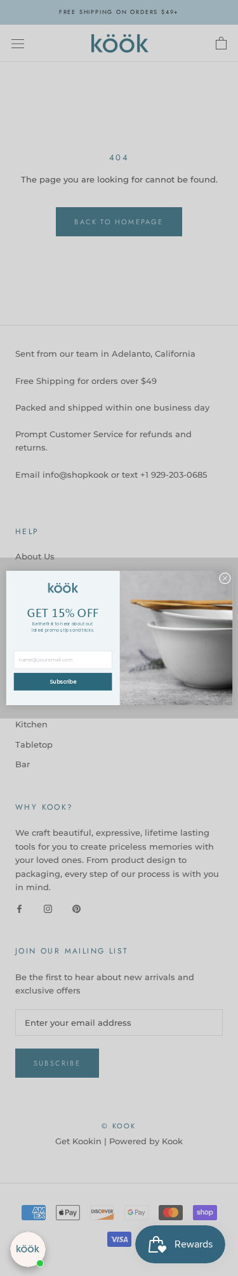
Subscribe (62, 682)
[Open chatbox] (28, 1249)
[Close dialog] (225, 578)
